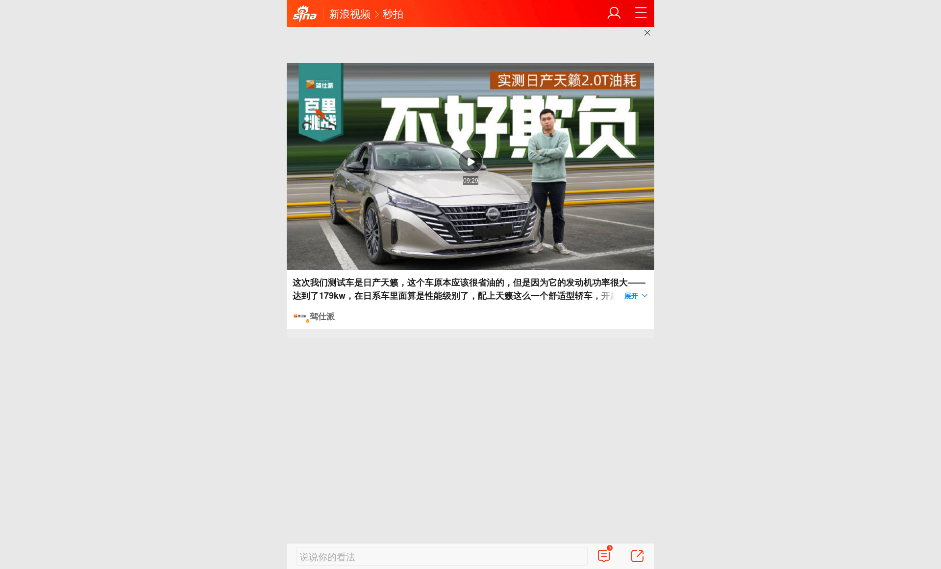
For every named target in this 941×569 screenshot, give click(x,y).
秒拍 (393, 13)
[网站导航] (641, 13)
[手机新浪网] (305, 14)
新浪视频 (350, 13)
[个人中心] (614, 13)
